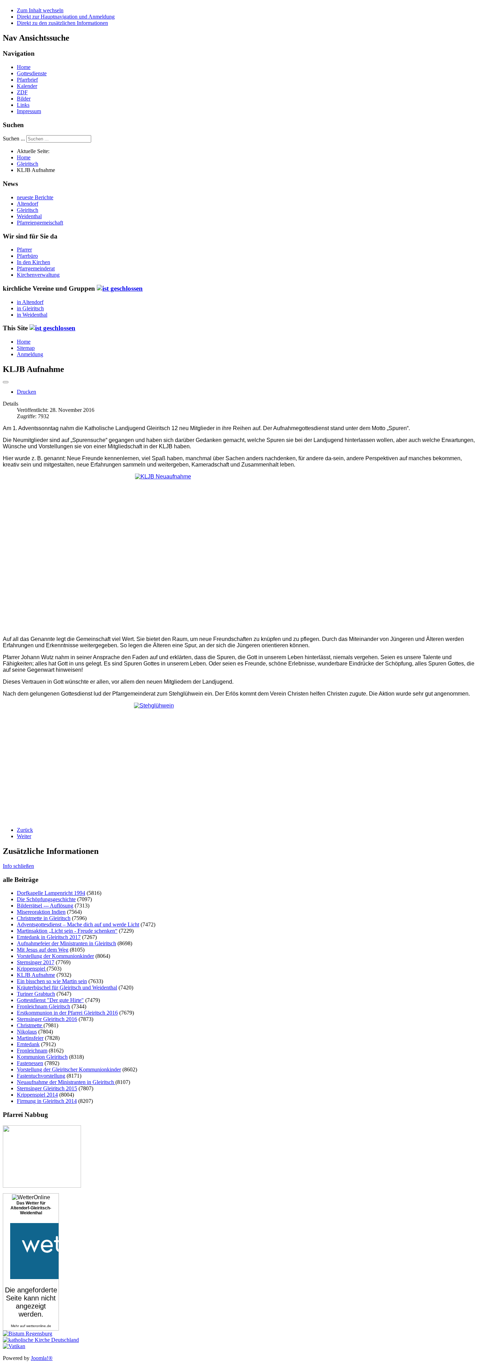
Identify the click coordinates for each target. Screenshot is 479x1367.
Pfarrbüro (27, 256)
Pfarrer (24, 250)
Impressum (29, 111)
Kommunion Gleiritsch (42, 1057)
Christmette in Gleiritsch (43, 918)
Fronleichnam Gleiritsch (43, 1006)
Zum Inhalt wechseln (40, 10)
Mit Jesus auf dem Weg (42, 950)
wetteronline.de (38, 1326)
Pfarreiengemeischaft (40, 223)
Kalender (27, 86)
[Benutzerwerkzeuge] (5, 382)
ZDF (22, 92)
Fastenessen (30, 1063)
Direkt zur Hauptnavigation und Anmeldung (66, 17)
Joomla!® (42, 1358)
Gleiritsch (27, 210)
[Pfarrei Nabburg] (42, 1186)
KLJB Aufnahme (36, 975)
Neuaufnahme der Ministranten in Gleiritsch (66, 1082)
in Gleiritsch (30, 308)
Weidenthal (29, 216)
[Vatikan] (14, 1346)
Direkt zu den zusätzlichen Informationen (62, 23)
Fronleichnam (32, 1051)
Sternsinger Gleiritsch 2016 (47, 1019)
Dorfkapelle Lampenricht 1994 (51, 893)
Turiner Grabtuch (36, 994)
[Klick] (120, 288)
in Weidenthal (32, 315)
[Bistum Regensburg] (27, 1334)
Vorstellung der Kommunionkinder (55, 956)
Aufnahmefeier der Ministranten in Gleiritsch (66, 943)
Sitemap (26, 348)
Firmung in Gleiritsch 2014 (47, 1101)
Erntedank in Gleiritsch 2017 (49, 937)
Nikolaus (27, 1032)
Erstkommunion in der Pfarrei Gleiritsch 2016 (67, 1013)
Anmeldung (30, 354)
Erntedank (28, 1044)
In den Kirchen (33, 262)
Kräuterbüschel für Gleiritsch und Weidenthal (67, 987)
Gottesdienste (32, 73)
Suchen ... (14, 138)
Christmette (30, 1025)
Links (23, 105)
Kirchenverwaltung (38, 275)
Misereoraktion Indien (41, 912)
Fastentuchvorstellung (41, 1076)
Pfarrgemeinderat (36, 268)
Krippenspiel (32, 969)
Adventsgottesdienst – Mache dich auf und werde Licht (78, 924)
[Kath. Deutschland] (41, 1340)
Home (24, 67)
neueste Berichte (35, 197)
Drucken (26, 392)
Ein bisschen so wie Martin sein (52, 981)
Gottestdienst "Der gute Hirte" (50, 1000)
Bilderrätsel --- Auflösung (45, 906)
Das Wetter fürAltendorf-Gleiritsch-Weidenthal (31, 1208)
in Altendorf (30, 302)
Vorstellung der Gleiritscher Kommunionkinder (69, 1069)
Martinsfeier (30, 1038)
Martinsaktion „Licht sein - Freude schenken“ (67, 931)
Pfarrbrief (27, 80)
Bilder (24, 99)
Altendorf (27, 204)
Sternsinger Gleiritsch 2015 (47, 1088)
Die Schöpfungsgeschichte (46, 899)
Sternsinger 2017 (35, 962)
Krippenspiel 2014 (37, 1095)
